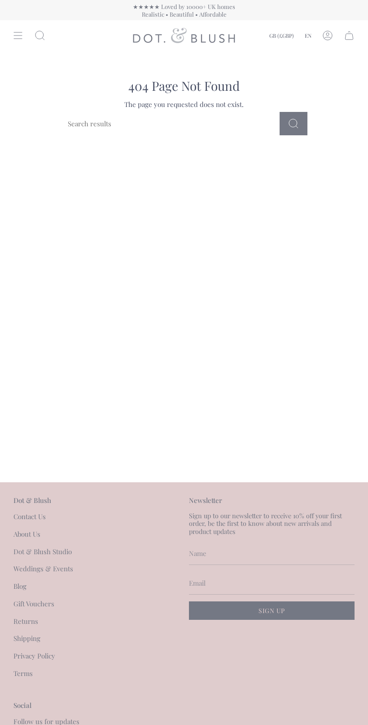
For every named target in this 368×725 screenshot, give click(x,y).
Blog (19, 586)
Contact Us (29, 516)
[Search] (293, 123)
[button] (40, 35)
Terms (23, 673)
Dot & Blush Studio (42, 551)
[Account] (327, 35)
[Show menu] (18, 35)
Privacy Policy (34, 655)
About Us (26, 533)
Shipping (26, 638)
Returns (25, 621)
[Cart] (349, 35)
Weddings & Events (43, 568)
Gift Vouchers (33, 603)
